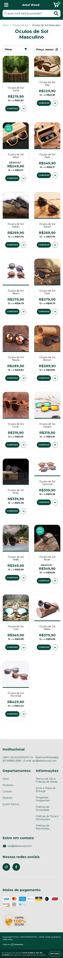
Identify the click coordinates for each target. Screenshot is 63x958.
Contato (7, 791)
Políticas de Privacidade (42, 808)
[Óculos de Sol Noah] (55, 581)
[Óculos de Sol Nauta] (23, 378)
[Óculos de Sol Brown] (55, 378)
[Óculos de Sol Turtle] (23, 109)
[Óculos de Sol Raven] (55, 245)
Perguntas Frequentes (42, 799)
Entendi (55, 954)
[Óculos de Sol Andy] (23, 511)
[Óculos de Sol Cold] (23, 647)
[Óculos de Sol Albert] (23, 312)
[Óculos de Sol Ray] (55, 103)
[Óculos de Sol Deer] (55, 312)
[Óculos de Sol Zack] (55, 175)
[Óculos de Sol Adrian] (23, 245)
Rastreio (7, 797)
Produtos (8, 785)
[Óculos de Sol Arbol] (23, 178)
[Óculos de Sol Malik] (23, 578)
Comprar (12, 109)
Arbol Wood (30, 5)
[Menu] (6, 5)
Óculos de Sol (20, 25)
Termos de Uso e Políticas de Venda (46, 780)
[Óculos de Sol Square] (55, 445)
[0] (56, 5)
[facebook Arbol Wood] (16, 867)
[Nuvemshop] (13, 945)
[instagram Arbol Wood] (6, 867)
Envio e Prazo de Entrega (46, 790)
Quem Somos (11, 804)
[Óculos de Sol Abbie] (55, 647)
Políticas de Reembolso (42, 827)
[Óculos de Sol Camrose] (55, 502)
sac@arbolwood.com (20, 845)
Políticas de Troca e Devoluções (47, 818)
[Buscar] (56, 13)
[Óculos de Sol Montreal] (23, 714)
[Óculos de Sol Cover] (23, 445)
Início (6, 25)
